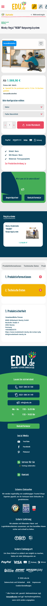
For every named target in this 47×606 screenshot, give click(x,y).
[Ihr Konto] (41, 6)
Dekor (7, 107)
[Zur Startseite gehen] (19, 5)
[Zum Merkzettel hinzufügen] (41, 43)
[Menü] (2, 6)
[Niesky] (23, 23)
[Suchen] (34, 6)
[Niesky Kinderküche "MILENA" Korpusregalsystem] (32, 233)
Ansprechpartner (12, 197)
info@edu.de (26, 402)
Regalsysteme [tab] (9, 216)
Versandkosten (11, 597)
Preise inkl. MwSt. (10, 85)
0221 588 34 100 (26, 387)
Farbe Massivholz (11, 114)
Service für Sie (28, 462)
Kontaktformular (34, 197)
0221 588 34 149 (26, 394)
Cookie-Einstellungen (23, 586)
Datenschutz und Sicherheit (14, 582)
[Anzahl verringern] (5, 125)
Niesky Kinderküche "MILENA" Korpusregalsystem (12, 229)
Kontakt (25, 474)
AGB (28, 582)
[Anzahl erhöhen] (14, 125)
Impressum (36, 582)
